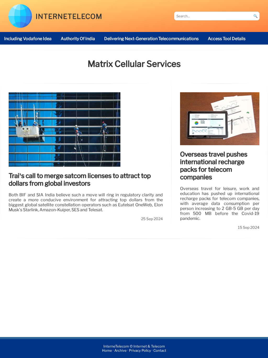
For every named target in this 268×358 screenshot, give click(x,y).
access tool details (226, 38)
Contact (159, 351)
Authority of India (78, 38)
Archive (120, 351)
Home (107, 351)
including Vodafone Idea (28, 38)
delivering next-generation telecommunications (151, 38)
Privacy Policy (140, 351)
